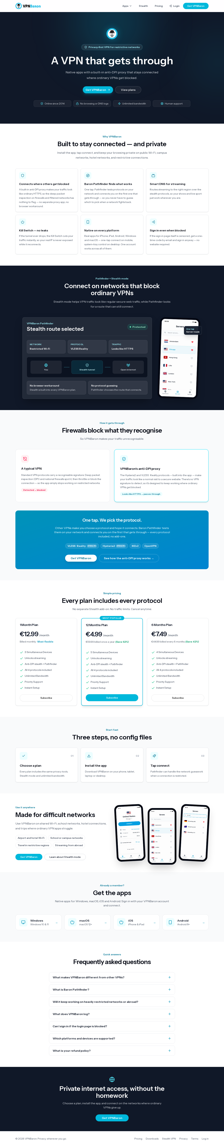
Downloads (152, 1138)
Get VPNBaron (195, 6)
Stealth (143, 6)
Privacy (183, 1138)
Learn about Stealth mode (65, 857)
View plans (128, 90)
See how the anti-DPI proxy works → (129, 558)
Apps (125, 6)
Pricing (159, 6)
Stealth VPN (169, 1138)
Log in (205, 1138)
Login (176, 6)
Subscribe (46, 697)
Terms (194, 1138)
